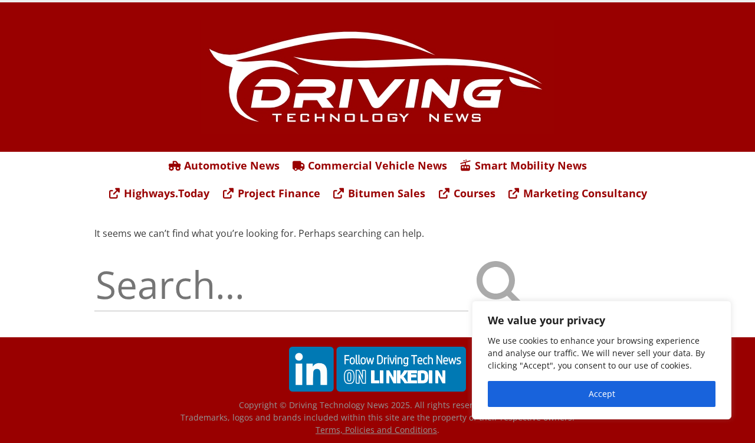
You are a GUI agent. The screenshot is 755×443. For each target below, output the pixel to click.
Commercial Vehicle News (376, 165)
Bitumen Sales (385, 193)
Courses (473, 193)
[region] (601, 360)
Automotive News (230, 165)
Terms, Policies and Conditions (376, 429)
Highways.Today (165, 193)
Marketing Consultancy (583, 193)
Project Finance (277, 193)
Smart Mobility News (529, 165)
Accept (602, 393)
